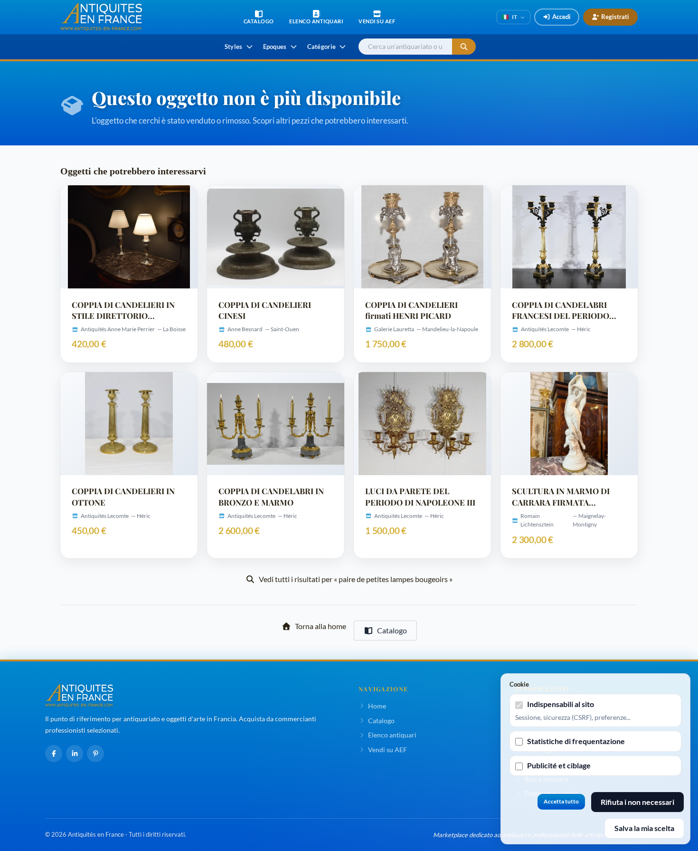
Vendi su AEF (387, 750)
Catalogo (392, 630)
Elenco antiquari (392, 735)
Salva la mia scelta (644, 827)
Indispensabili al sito (560, 703)
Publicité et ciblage (559, 765)
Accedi (561, 16)
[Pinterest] (95, 753)
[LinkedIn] (74, 753)
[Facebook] (53, 753)
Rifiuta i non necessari (637, 801)
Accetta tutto (561, 801)
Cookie (519, 684)
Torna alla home (320, 626)
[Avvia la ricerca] (464, 46)
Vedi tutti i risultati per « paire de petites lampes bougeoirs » (356, 578)
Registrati (615, 16)
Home (377, 706)
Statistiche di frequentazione (576, 741)
